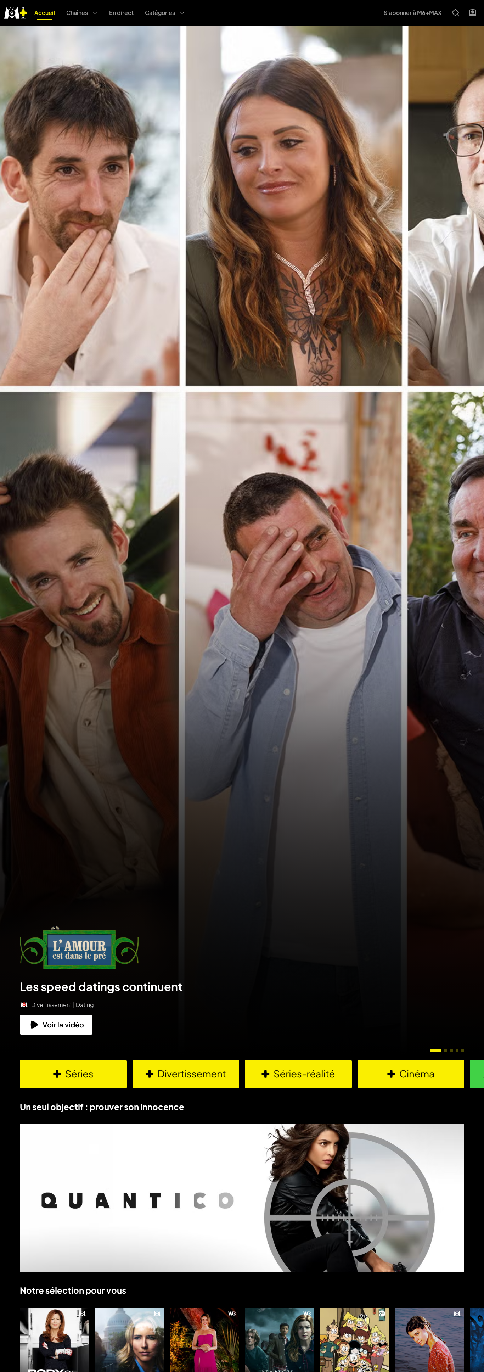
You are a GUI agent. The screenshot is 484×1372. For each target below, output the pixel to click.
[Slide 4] (457, 1050)
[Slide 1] (435, 1050)
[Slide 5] (462, 1050)
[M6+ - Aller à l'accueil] (15, 12)
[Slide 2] (445, 1050)
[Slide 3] (451, 1050)
